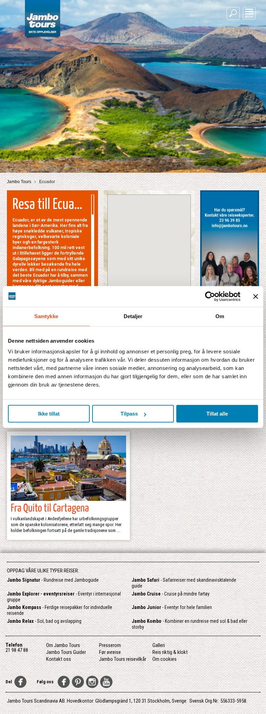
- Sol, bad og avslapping (44, 621)
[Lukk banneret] (255, 296)
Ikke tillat (49, 414)
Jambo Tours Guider (66, 652)
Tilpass (129, 414)
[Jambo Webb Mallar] (42, 38)
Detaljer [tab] (133, 316)
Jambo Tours (19, 181)
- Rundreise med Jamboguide (53, 580)
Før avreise (110, 652)
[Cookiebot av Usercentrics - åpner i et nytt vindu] (210, 296)
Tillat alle (217, 414)
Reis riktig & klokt (170, 652)
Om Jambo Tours (63, 645)
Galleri (158, 645)
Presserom (110, 645)
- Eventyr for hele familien (172, 607)
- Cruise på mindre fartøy (171, 594)
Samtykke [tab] (46, 316)
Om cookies (164, 659)
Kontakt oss (58, 659)
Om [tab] (219, 316)
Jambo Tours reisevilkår (122, 659)
